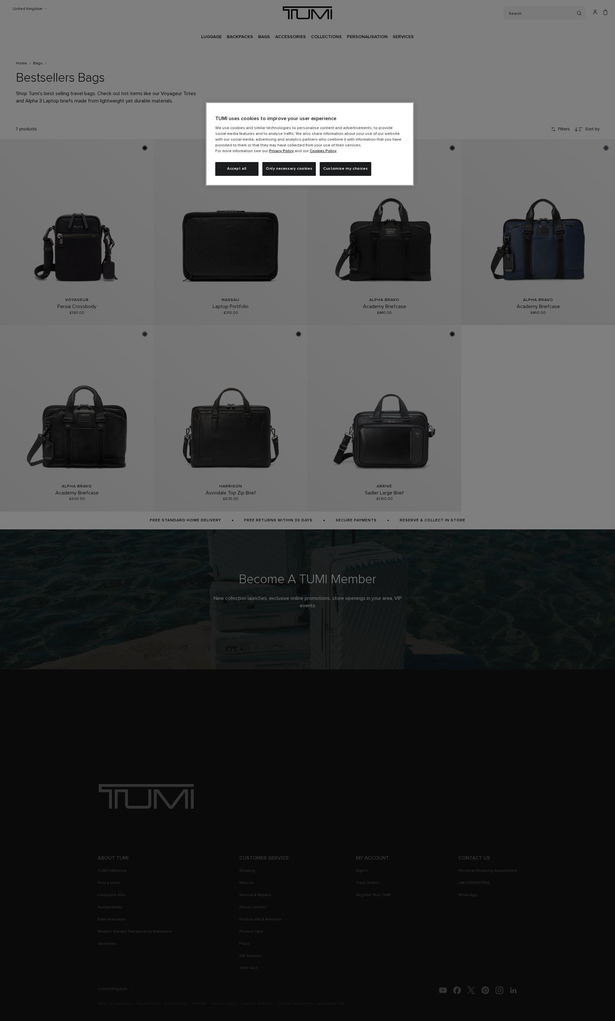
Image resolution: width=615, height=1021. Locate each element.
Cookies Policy (323, 151)
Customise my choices (345, 169)
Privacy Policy (281, 151)
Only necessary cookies (289, 169)
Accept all (237, 169)
